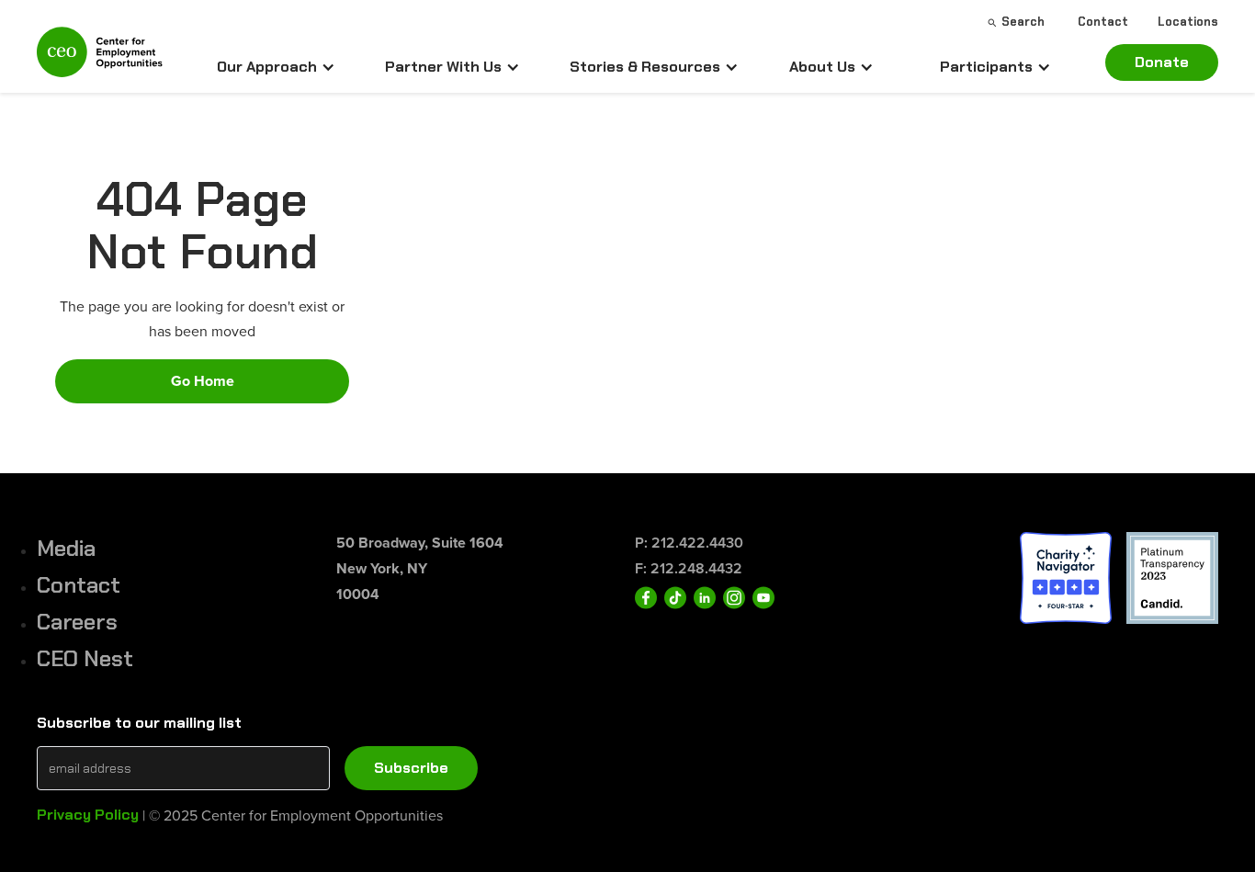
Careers (77, 621)
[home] (100, 60)
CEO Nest (85, 658)
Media (66, 548)
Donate (1162, 62)
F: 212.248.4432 (688, 568)
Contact (78, 585)
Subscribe (411, 767)
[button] (276, 67)
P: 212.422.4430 (689, 542)
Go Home (202, 380)
